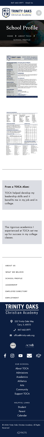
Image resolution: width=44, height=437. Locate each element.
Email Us (29, 3)
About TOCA (22, 368)
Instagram (12, 356)
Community (22, 389)
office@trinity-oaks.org (24, 335)
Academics (22, 377)
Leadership (11, 285)
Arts (22, 385)
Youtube (20, 356)
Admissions (22, 372)
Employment (12, 298)
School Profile (14, 278)
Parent (22, 411)
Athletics (22, 381)
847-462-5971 (17, 3)
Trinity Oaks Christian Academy (17, 13)
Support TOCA (22, 393)
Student (22, 407)
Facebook (5, 356)
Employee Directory (16, 291)
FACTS (38, 356)
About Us (10, 265)
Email (29, 356)
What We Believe (15, 272)
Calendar (22, 415)
